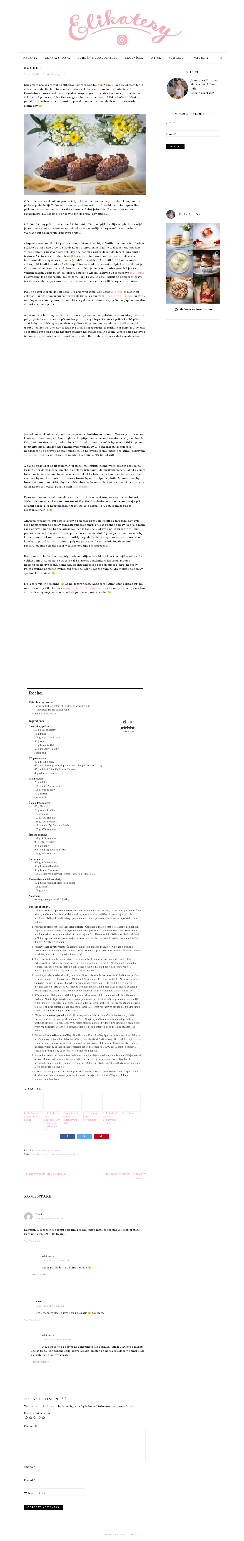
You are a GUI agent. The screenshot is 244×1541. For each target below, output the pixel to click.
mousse (64, 1154)
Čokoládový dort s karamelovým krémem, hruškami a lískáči (52, 1121)
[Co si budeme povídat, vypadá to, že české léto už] (206, 236)
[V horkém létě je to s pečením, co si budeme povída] (179, 236)
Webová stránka (34, 1493)
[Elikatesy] (122, 26)
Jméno (29, 1466)
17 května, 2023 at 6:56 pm (56, 1339)
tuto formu (80, 486)
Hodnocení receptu (37, 1413)
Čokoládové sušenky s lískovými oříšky (110, 1118)
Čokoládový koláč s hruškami (90, 1116)
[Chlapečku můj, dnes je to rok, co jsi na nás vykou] (206, 290)
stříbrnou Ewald (35, 455)
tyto (54, 541)
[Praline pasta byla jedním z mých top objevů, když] (206, 263)
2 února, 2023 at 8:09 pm (49, 1218)
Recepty (57, 1150)
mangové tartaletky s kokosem (83, 588)
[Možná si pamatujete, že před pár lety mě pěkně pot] (179, 290)
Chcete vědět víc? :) (203, 92)
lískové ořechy (51, 1154)
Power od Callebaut (118, 296)
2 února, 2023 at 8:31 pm (55, 1260)
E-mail (29, 1480)
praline (74, 1154)
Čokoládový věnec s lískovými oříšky (70, 1118)
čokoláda (37, 1154)
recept (118, 291)
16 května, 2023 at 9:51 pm (50, 1305)
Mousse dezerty (43, 1150)
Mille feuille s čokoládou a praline (32, 1116)
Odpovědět (33, 1241)
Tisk (129, 721)
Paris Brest (128, 1113)
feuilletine (137, 272)
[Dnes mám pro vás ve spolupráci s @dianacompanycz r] (179, 263)
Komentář (31, 1426)
